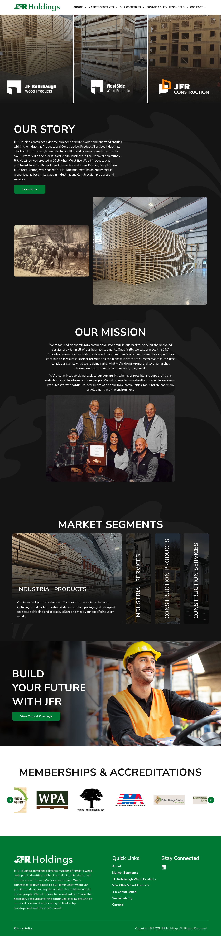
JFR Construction (124, 891)
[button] (10, 800)
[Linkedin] (163, 867)
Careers (118, 904)
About (78, 7)
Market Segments (101, 7)
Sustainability (157, 7)
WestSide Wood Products (131, 885)
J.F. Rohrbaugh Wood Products (134, 879)
